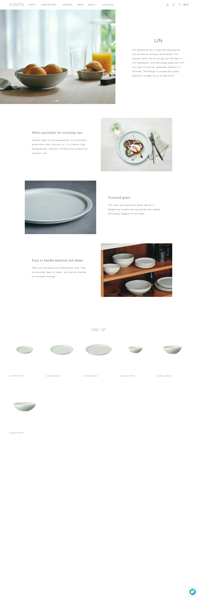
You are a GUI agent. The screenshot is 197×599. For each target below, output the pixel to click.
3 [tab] (59, 101)
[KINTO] (17, 4)
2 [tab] (56, 101)
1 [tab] (53, 101)
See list (171, 553)
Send (182, 544)
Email (137, 527)
